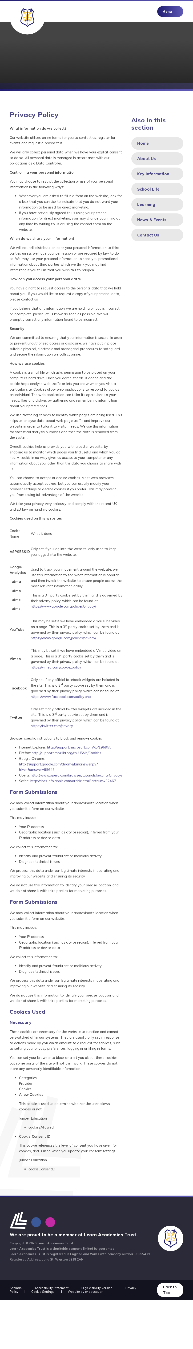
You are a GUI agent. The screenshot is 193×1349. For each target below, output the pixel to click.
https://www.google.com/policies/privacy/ (63, 606)
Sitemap (16, 1288)
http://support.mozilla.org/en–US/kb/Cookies (66, 753)
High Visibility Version (97, 1288)
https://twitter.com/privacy (52, 726)
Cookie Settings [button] (42, 1291)
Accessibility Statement (52, 1288)
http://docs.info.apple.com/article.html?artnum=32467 (73, 781)
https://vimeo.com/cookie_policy (56, 667)
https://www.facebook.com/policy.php (61, 696)
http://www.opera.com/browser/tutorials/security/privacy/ (76, 775)
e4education (94, 1291)
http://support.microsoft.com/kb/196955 (78, 747)
